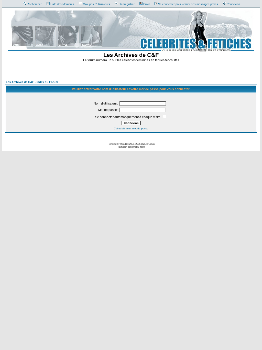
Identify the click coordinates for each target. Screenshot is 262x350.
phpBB (123, 143)
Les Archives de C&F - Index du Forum (32, 82)
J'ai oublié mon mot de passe (131, 128)
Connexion (233, 4)
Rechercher (34, 4)
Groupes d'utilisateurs (96, 4)
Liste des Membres (62, 4)
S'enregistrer (127, 4)
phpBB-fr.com (138, 146)
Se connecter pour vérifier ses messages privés (188, 4)
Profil (146, 4)
